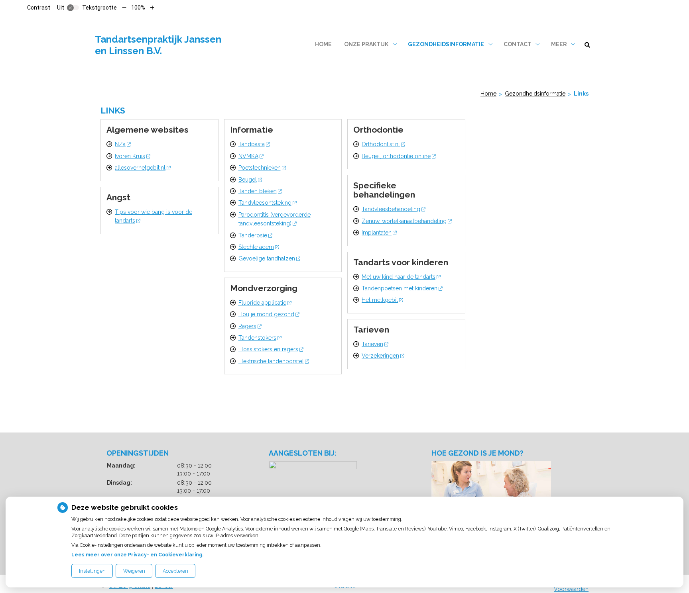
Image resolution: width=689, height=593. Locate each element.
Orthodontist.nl (381, 144)
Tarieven (372, 344)
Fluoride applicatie (262, 302)
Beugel (247, 179)
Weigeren (134, 571)
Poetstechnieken (259, 167)
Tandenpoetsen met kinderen (399, 288)
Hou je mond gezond (266, 314)
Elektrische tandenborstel (271, 361)
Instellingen (92, 571)
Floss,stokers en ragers (268, 349)
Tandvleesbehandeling (391, 209)
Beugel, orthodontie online (396, 156)
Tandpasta (251, 144)
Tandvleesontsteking (264, 203)
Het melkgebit (380, 300)
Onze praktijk (366, 44)
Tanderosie (252, 235)
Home (323, 44)
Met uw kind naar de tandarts (398, 277)
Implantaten (377, 232)
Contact (518, 44)
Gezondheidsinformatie (446, 44)
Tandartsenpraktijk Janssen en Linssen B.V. (158, 45)
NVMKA (248, 156)
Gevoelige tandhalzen (266, 258)
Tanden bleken (257, 191)
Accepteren (175, 571)
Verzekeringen (380, 355)
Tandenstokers (257, 338)
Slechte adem (256, 247)
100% (138, 7)
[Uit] (73, 7)
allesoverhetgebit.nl (140, 167)
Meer (559, 44)
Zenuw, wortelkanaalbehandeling (404, 221)
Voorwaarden (571, 589)
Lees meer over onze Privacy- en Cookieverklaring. (137, 555)
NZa (120, 144)
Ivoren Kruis (130, 156)
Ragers (247, 326)
